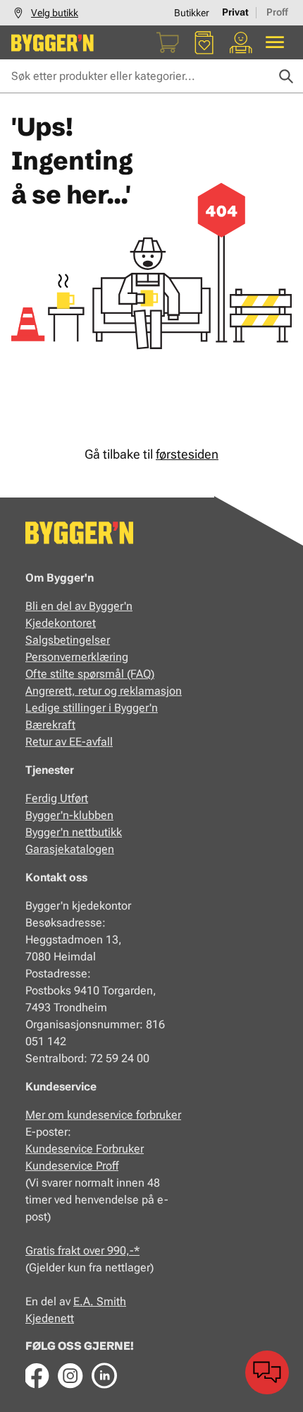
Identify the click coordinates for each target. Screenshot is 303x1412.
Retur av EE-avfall (69, 741)
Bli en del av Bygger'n (78, 606)
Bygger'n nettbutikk (73, 832)
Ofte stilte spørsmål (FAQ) (89, 674)
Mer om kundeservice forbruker (103, 1115)
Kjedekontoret (60, 623)
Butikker (191, 13)
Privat (235, 12)
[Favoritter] (204, 42)
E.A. (85, 1301)
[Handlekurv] (167, 42)
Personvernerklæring (76, 657)
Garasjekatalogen (69, 849)
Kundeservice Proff (71, 1165)
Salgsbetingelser (67, 640)
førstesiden (187, 454)
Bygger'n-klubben (69, 815)
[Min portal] (241, 42)
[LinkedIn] (104, 1375)
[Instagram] (70, 1375)
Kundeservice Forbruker (84, 1148)
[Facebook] (37, 1375)
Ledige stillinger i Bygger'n (91, 707)
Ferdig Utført (56, 798)
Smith (111, 1301)
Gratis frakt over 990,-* (82, 1250)
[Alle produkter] (274, 42)
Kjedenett (49, 1318)
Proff (277, 12)
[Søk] (286, 76)
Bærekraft (50, 724)
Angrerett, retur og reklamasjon (103, 691)
